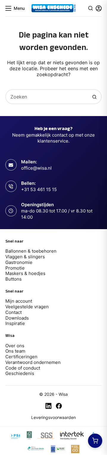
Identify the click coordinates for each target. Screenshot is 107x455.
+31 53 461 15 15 (39, 189)
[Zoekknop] (94, 97)
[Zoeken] (90, 8)
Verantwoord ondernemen (33, 362)
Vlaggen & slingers (25, 256)
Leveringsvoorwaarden (53, 417)
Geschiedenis (19, 373)
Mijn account (18, 301)
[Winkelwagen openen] (95, 441)
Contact (13, 312)
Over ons (14, 345)
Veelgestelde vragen (27, 306)
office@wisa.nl (36, 168)
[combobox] (46, 96)
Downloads (17, 318)
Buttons (13, 279)
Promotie (15, 268)
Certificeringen (21, 356)
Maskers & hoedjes (25, 273)
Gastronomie (18, 262)
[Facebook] (59, 406)
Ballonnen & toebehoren (30, 251)
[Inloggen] (99, 8)
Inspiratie (15, 323)
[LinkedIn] (48, 406)
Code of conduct (22, 368)
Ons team (15, 351)
